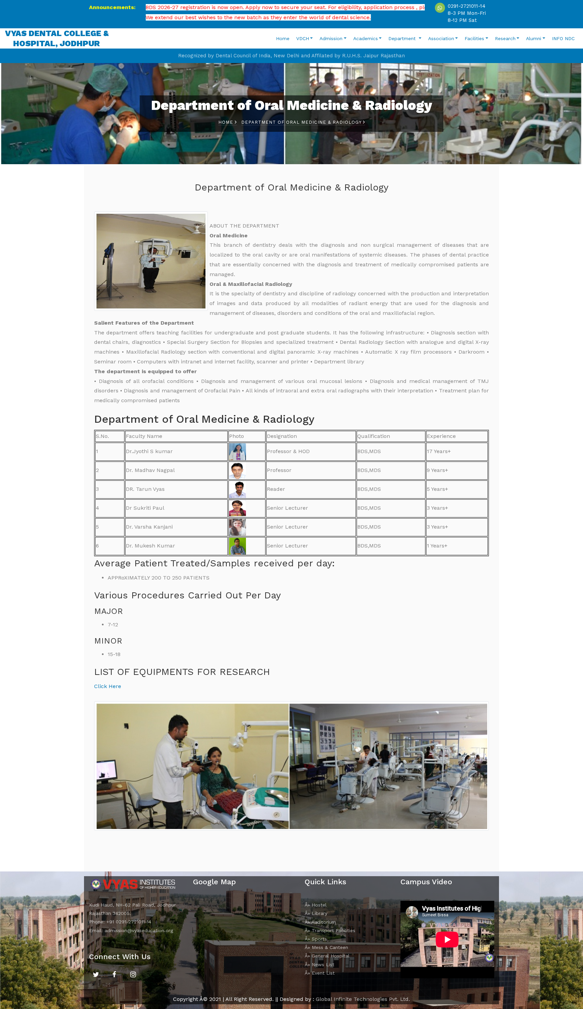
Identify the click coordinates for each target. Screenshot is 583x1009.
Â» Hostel (316, 905)
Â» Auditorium (320, 922)
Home (282, 38)
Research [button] (505, 38)
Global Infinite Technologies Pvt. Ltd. (363, 999)
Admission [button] (331, 38)
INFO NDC (563, 38)
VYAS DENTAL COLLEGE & (57, 38)
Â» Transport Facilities (330, 930)
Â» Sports (316, 939)
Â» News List (319, 964)
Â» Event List (320, 973)
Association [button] (441, 38)
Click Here (107, 686)
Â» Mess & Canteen (326, 947)
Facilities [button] (474, 38)
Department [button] (402, 38)
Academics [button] (365, 38)
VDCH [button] (302, 38)
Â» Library (316, 913)
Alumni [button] (533, 38)
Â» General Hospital (327, 955)
